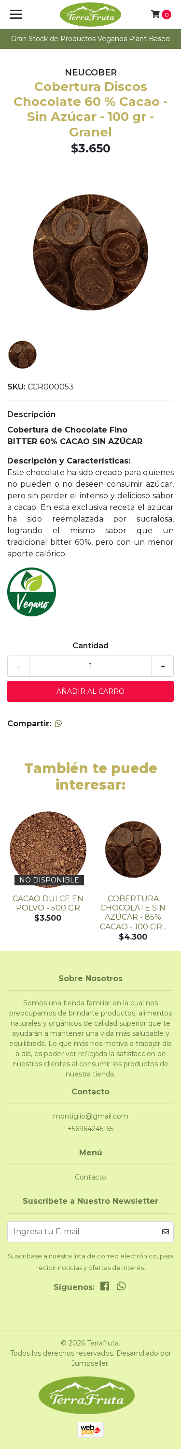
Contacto (90, 1177)
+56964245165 (90, 1128)
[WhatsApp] (121, 1288)
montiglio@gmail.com (90, 1116)
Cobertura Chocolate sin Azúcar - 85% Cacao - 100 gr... (133, 912)
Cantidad (90, 645)
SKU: (16, 386)
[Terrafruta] (90, 14)
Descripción (31, 414)
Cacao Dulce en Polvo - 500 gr (48, 903)
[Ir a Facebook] (104, 1288)
